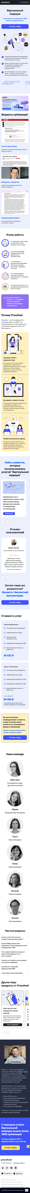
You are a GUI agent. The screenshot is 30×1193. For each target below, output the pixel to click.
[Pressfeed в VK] (2, 1168)
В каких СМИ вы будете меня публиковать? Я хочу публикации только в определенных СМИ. (14, 945)
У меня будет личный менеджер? (12, 973)
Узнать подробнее (12, 1024)
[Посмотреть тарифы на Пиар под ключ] (15, 103)
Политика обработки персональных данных (11, 1182)
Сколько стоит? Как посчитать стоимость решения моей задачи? (12, 938)
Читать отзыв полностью (14, 569)
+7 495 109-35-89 (6, 1163)
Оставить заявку (15, 602)
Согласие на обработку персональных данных (12, 1184)
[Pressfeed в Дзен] (15, 1168)
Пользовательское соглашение (8, 1179)
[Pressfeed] (5, 2)
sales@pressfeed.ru (19, 1163)
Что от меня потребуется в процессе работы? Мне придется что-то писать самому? (13, 954)
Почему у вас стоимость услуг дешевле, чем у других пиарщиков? (14, 961)
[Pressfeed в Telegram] (7, 1168)
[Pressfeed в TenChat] (11, 1168)
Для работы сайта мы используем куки (12, 1190)
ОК (26, 1190)
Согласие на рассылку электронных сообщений (12, 1186)
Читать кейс (9, 513)
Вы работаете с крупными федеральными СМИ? (9, 968)
